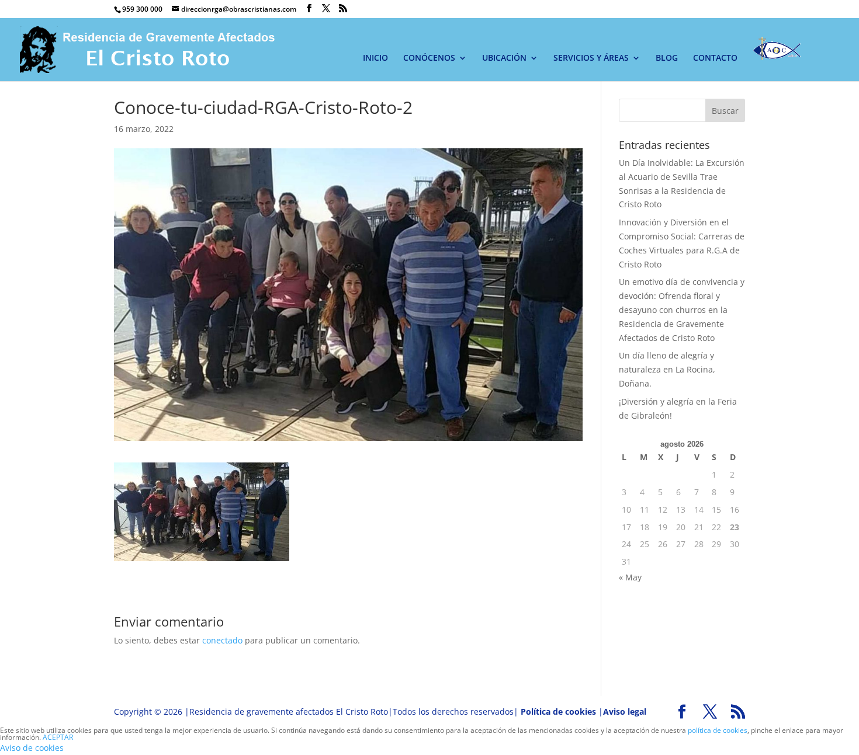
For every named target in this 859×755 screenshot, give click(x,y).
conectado (222, 640)
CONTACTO (715, 58)
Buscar (725, 110)
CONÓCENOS (429, 58)
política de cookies (717, 730)
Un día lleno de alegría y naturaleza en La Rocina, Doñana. (667, 369)
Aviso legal (624, 711)
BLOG (667, 58)
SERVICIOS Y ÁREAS (591, 58)
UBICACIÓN (504, 58)
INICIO (375, 58)
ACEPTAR (58, 737)
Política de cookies (558, 711)
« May (630, 577)
